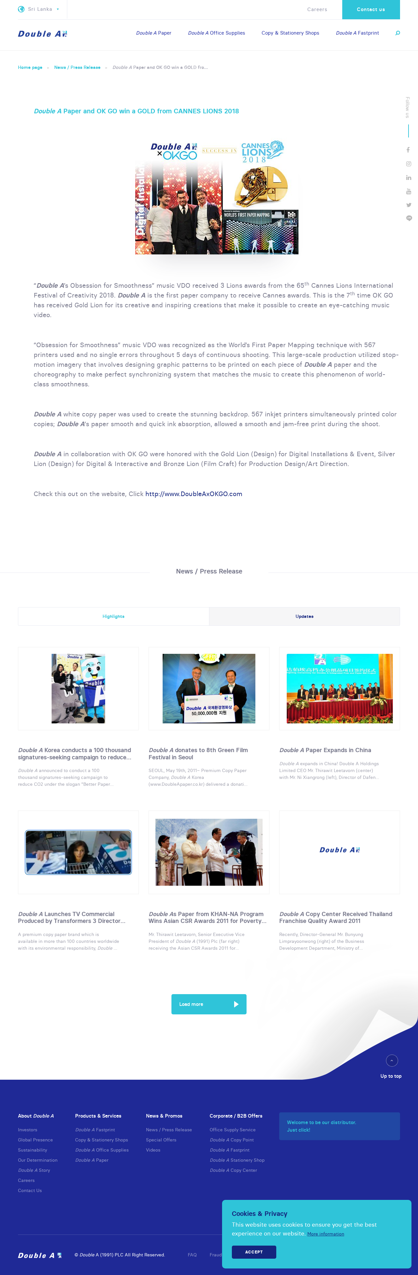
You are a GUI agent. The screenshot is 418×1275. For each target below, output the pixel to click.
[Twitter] (409, 205)
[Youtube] (408, 191)
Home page (30, 67)
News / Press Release (77, 67)
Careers (317, 9)
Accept (254, 1252)
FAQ (192, 1255)
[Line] (409, 218)
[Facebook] (408, 150)
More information (325, 1234)
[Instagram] (408, 164)
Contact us (371, 9)
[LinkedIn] (408, 177)
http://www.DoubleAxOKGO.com (193, 494)
